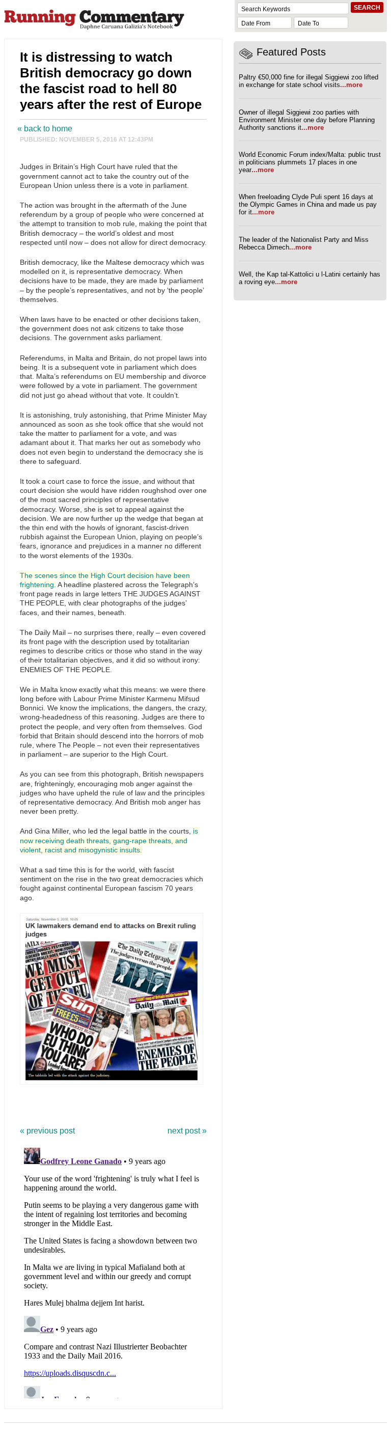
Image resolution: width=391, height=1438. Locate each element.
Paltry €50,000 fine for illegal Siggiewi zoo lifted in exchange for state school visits (308, 81)
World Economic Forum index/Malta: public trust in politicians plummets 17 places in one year (310, 162)
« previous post (47, 1130)
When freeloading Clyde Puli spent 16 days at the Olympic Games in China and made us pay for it (308, 204)
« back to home (44, 128)
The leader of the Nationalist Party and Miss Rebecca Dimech (304, 243)
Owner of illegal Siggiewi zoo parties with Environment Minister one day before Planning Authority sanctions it (307, 119)
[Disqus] (113, 1271)
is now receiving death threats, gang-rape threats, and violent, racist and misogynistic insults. (109, 840)
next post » (187, 1130)
